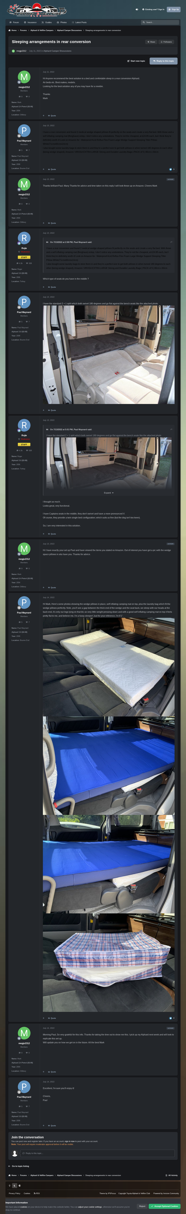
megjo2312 (21, 51)
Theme (102, 1193)
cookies (23, 1207)
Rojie (24, 248)
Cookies (27, 1193)
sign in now (70, 1141)
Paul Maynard (24, 141)
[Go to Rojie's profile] (24, 238)
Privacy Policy (14, 1193)
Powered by (166, 1193)
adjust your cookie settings (90, 1207)
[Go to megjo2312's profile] (13, 51)
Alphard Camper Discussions (57, 51)
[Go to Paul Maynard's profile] (24, 130)
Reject (142, 1206)
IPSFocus (112, 1193)
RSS (38, 1193)
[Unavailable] (109, 439)
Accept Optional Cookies (166, 1206)
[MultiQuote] (43, 116)
